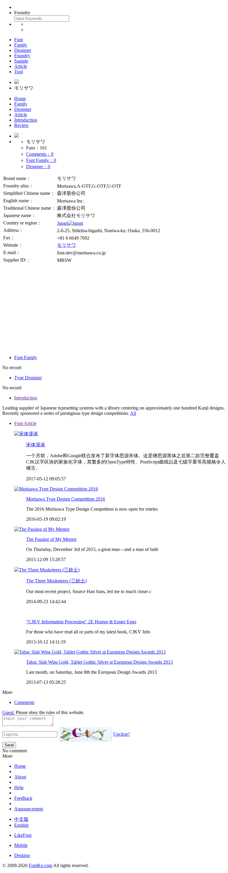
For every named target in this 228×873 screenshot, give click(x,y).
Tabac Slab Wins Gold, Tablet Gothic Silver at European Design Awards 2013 (99, 662)
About (20, 776)
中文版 (21, 819)
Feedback (23, 798)
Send (9, 745)
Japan (62, 223)
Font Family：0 (41, 160)
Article (20, 66)
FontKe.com (40, 865)
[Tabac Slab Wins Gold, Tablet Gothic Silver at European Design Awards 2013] (90, 651)
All (133, 413)
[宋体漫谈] (26, 433)
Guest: (8, 712)
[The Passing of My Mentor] (41, 529)
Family (20, 44)
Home (20, 98)
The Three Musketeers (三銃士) (56, 580)
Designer (22, 50)
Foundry (22, 55)
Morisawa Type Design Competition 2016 (65, 498)
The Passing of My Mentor (51, 539)
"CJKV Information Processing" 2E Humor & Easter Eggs (81, 621)
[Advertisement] (114, 308)
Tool (18, 71)
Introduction (25, 119)
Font (18, 39)
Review (21, 125)
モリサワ (66, 245)
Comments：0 (39, 154)
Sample (21, 60)
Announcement (28, 808)
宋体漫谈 (35, 444)
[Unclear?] (85, 734)
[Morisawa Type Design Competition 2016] (56, 488)
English (21, 825)
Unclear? (121, 734)
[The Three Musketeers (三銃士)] (47, 569)
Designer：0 (38, 166)
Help (18, 787)
